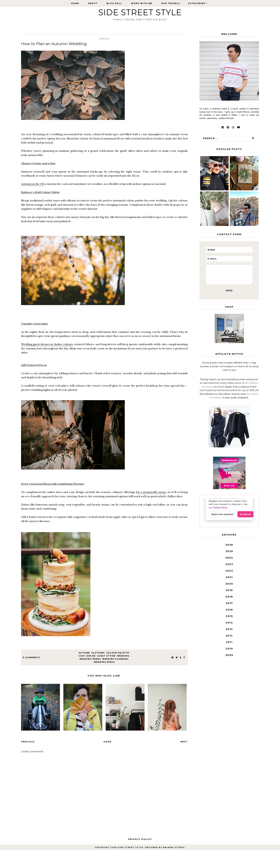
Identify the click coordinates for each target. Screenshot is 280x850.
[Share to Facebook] (172, 657)
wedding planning (115, 659)
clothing (98, 653)
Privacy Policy (140, 839)
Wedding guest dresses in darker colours (47, 344)
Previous (28, 741)
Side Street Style (140, 12)
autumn (84, 653)
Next (184, 741)
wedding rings (104, 662)
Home (75, 3)
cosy (81, 656)
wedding (123, 656)
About (93, 3)
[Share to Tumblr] (180, 657)
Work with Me (141, 3)
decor (91, 656)
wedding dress (90, 659)
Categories (196, 3)
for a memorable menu (151, 492)
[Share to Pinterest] (184, 657)
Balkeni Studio (174, 847)
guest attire (106, 656)
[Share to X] (177, 657)
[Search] (253, 138)
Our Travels (170, 3)
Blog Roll (114, 3)
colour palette (117, 653)
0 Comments (31, 657)
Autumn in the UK (32, 183)
